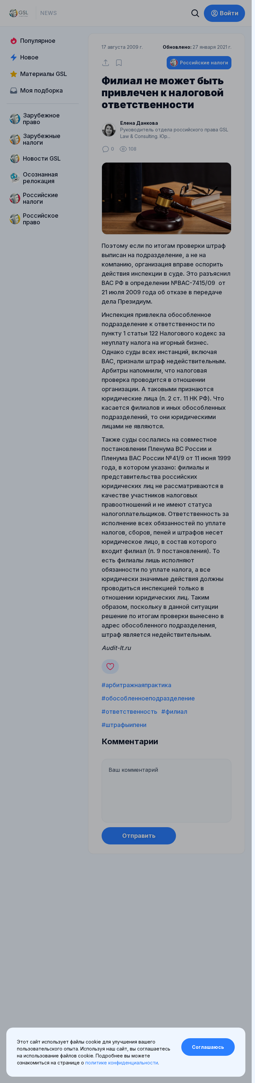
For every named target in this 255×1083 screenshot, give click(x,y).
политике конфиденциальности (121, 1062)
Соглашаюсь (208, 1047)
